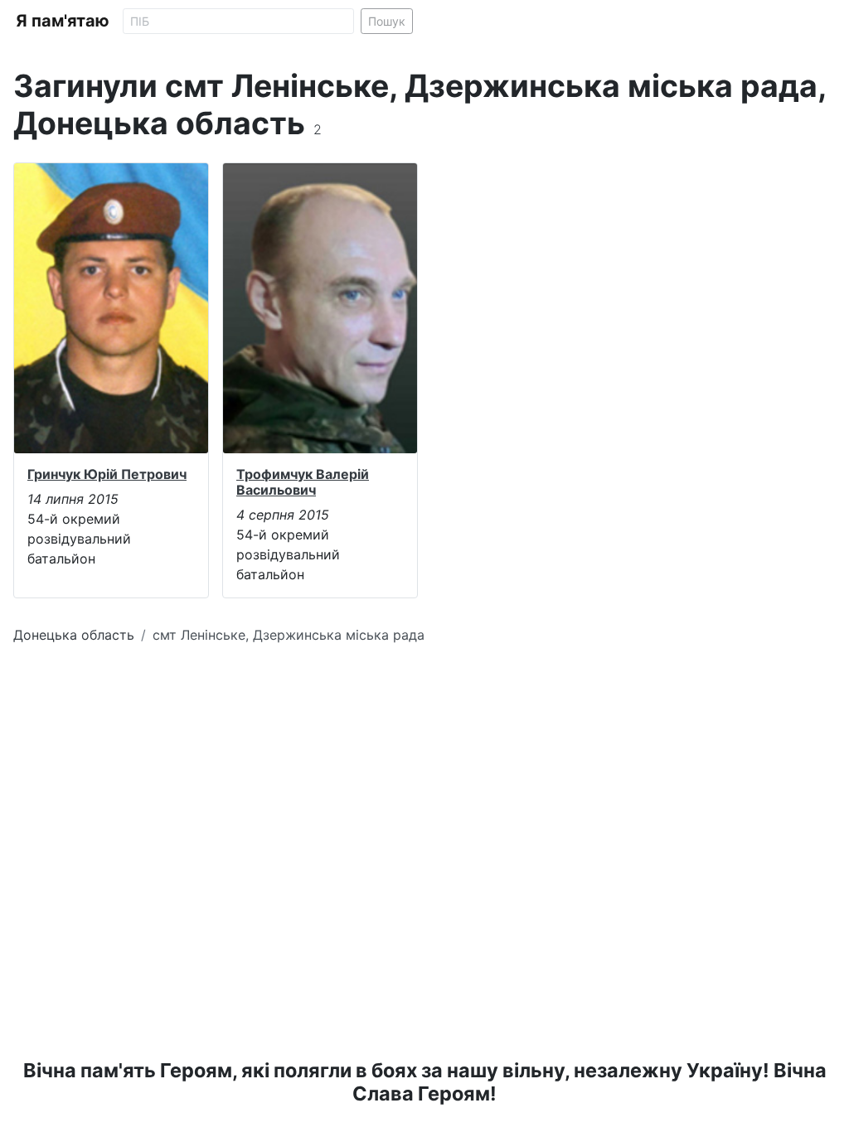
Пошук (386, 21)
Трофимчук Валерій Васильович (302, 482)
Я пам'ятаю (62, 21)
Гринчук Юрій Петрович (107, 474)
